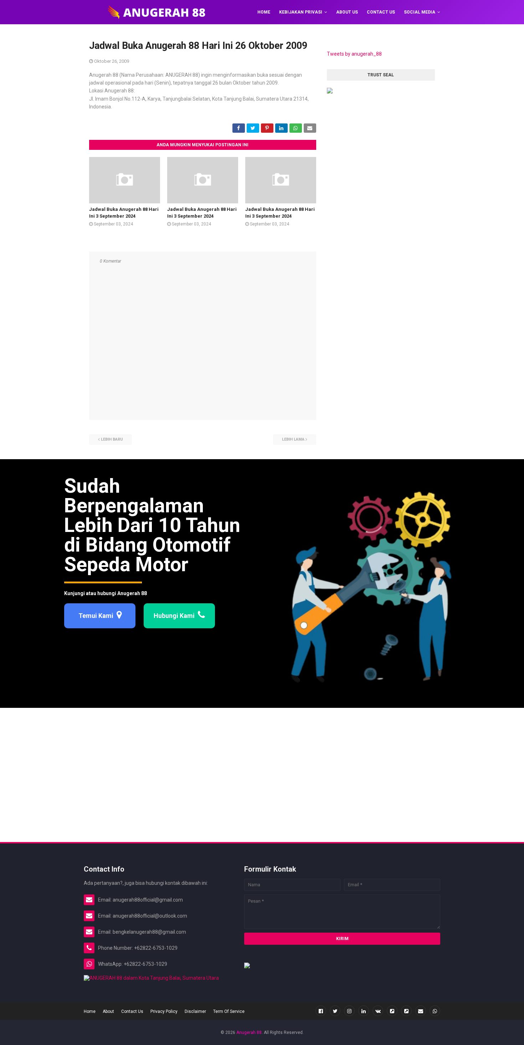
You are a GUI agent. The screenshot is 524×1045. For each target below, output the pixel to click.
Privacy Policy (164, 1011)
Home (90, 1011)
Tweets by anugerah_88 (354, 54)
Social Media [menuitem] (419, 12)
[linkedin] (363, 1010)
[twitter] (335, 1010)
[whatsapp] (435, 1010)
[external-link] (392, 1010)
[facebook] (320, 1010)
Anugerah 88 (249, 1032)
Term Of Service (229, 1011)
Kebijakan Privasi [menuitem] (300, 12)
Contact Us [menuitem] (381, 12)
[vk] (378, 1010)
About (108, 1011)
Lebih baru (112, 439)
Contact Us (132, 1011)
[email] (420, 1010)
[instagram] (349, 1010)
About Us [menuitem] (347, 12)
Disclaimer (195, 1011)
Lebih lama (293, 439)
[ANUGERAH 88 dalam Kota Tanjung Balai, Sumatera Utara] (151, 978)
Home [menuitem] (263, 12)
